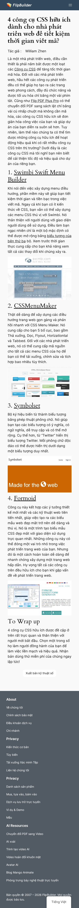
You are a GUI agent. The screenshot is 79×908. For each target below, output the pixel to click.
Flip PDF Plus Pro (45, 101)
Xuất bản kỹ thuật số (39, 673)
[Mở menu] (70, 5)
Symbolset (27, 405)
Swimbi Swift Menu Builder (36, 176)
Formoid (25, 498)
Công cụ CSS (25, 69)
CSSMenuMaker (35, 306)
